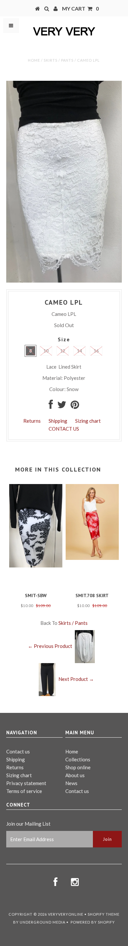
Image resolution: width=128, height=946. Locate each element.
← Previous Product (50, 646)
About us (75, 775)
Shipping (58, 421)
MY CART (80, 8)
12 (62, 350)
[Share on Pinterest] (75, 406)
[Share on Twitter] (61, 406)
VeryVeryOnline (65, 914)
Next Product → (76, 679)
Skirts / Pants (59, 60)
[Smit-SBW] (35, 565)
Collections (77, 759)
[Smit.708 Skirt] (92, 558)
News (71, 783)
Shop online (78, 767)
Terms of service (24, 791)
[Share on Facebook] (51, 406)
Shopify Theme (103, 914)
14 (79, 350)
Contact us (18, 751)
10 (46, 350)
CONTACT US (64, 429)
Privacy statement (26, 783)
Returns (32, 421)
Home (34, 60)
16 (96, 350)
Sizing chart (88, 421)
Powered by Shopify (93, 922)
